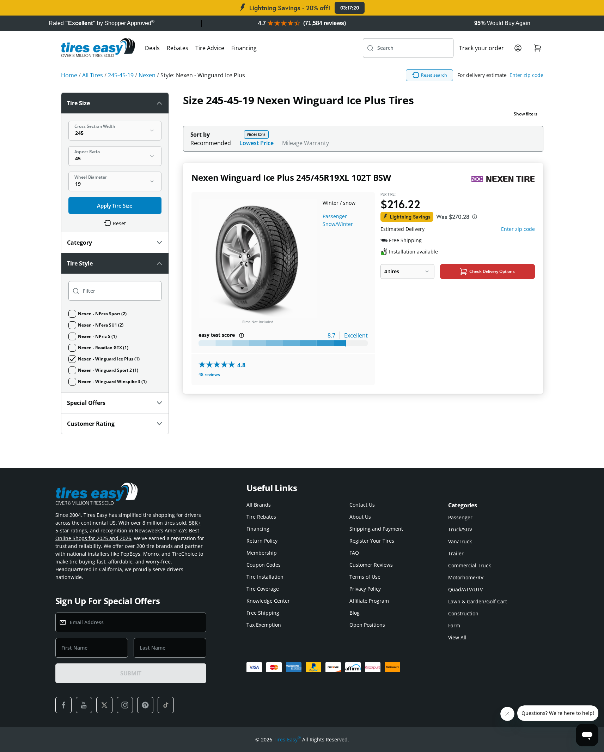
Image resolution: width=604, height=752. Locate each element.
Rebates (177, 48)
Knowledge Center (268, 600)
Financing (244, 48)
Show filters (525, 114)
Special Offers (86, 403)
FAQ (354, 552)
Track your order (481, 48)
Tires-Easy (287, 739)
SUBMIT (130, 673)
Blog (354, 612)
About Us (360, 516)
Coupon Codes (263, 564)
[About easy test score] (242, 335)
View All (457, 637)
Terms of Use (364, 576)
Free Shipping (262, 612)
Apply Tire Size (115, 205)
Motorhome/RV (465, 577)
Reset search (434, 75)
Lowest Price (256, 143)
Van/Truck (460, 541)
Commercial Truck (469, 565)
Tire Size (78, 103)
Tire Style (80, 263)
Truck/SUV (460, 529)
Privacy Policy (365, 588)
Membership (261, 552)
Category (79, 242)
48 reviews (209, 374)
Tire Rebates (261, 516)
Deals (152, 48)
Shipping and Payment (376, 528)
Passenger (460, 517)
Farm (454, 625)
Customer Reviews (371, 564)
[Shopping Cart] (537, 48)
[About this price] (474, 217)
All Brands (258, 504)
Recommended (210, 143)
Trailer (456, 553)
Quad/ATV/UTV (465, 589)
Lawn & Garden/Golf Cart (477, 601)
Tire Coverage (262, 588)
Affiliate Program (369, 600)
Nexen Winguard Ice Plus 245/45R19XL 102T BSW (291, 177)
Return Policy (261, 540)
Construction (463, 613)
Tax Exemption (263, 624)
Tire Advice (209, 48)
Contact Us (362, 504)
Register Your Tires (371, 540)
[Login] (518, 48)
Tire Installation (264, 576)
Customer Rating (91, 424)
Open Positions (367, 624)
